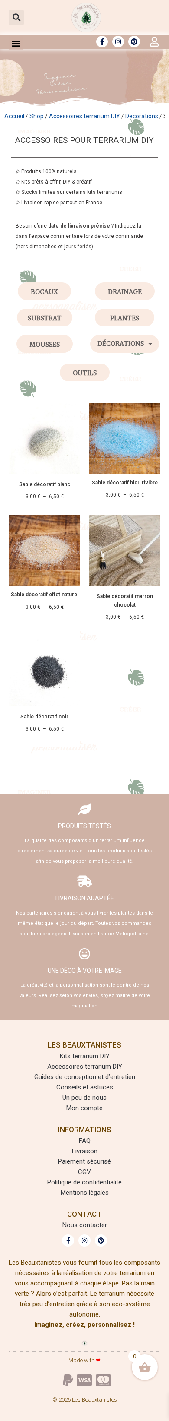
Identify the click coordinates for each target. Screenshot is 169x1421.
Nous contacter (84, 1225)
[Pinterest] (134, 41)
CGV (84, 1172)
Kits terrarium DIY (85, 1056)
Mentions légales (85, 1192)
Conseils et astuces (84, 1087)
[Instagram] (118, 41)
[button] (16, 17)
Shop (36, 116)
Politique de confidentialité (84, 1182)
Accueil (14, 116)
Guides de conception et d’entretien (84, 1077)
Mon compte (84, 1108)
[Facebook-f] (102, 41)
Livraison (85, 1151)
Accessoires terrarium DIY (84, 116)
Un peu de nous (84, 1097)
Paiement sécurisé (84, 1161)
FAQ (85, 1141)
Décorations (141, 116)
